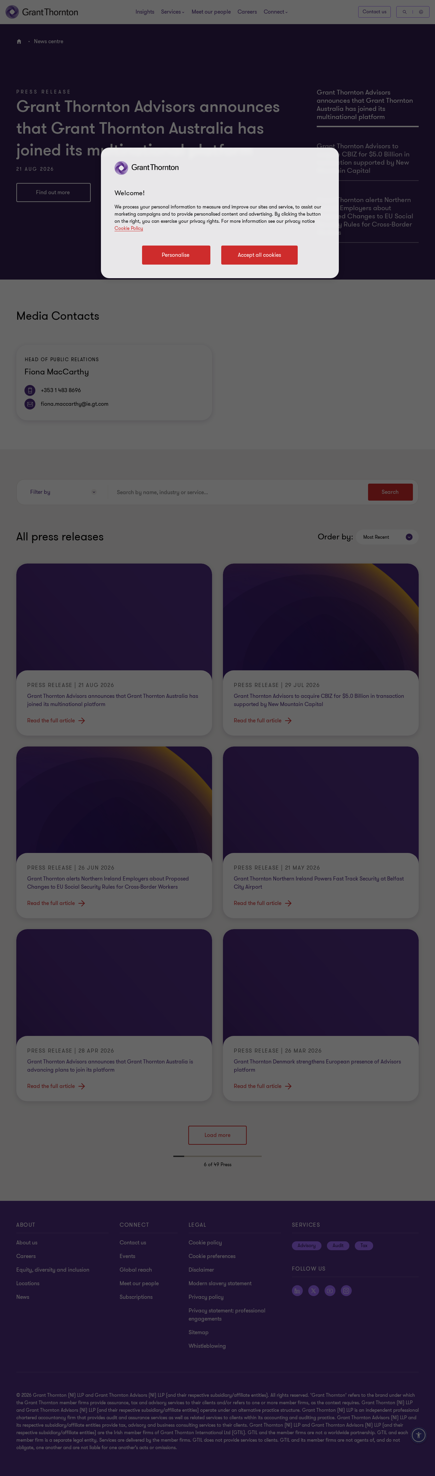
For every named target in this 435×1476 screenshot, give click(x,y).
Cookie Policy (129, 228)
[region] (220, 213)
